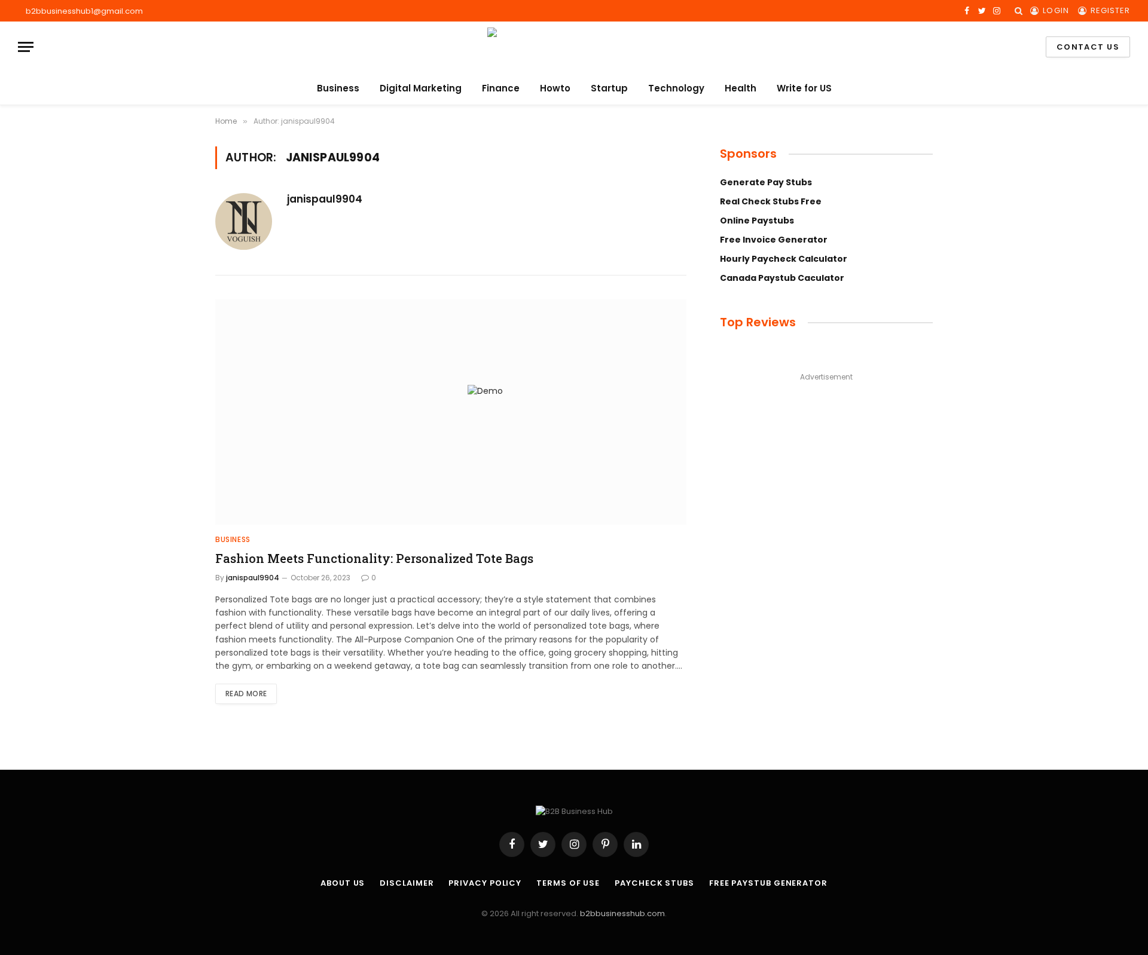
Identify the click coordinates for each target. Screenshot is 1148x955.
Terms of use (568, 883)
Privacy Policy (484, 883)
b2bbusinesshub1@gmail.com (84, 11)
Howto (555, 88)
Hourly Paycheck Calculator (783, 259)
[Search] (1018, 11)
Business (338, 88)
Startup (609, 88)
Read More (246, 693)
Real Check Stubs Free (771, 201)
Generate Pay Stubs (766, 182)
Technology (676, 88)
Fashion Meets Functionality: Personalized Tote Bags (374, 558)
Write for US (804, 88)
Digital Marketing (421, 88)
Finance (501, 88)
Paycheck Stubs (654, 883)
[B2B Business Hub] (574, 47)
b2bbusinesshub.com (622, 913)
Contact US (1088, 47)
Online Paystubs (757, 220)
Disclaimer (406, 883)
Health (740, 88)
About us (342, 883)
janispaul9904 (324, 199)
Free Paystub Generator (768, 883)
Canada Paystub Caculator (782, 278)
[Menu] (25, 46)
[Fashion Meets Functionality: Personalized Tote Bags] (450, 412)
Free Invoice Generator (774, 240)
